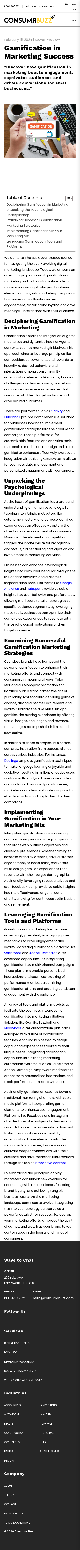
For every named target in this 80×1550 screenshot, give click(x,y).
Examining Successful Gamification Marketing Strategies (34, 223)
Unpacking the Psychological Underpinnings (29, 212)
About (8, 1485)
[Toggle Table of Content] (67, 198)
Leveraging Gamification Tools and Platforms (34, 244)
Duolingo (11, 760)
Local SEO (10, 1352)
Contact (10, 1504)
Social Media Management (21, 1371)
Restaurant (48, 1433)
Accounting (12, 1405)
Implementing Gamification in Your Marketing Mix (34, 233)
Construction (14, 1433)
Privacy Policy (13, 1513)
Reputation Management (20, 1361)
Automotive (11, 1414)
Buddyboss (13, 1028)
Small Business (50, 1451)
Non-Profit (47, 1423)
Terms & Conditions (17, 1522)
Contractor (12, 1442)
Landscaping (48, 1405)
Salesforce (12, 953)
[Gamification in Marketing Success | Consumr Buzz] (29, 21)
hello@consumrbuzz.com (39, 6)
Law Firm (45, 1414)
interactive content (50, 1163)
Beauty (8, 1423)
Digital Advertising (17, 1343)
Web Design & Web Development (24, 1380)
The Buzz (9, 1495)
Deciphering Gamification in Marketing (37, 204)
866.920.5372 (12, 6)
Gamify (57, 411)
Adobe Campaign (43, 953)
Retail (44, 1442)
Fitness (9, 1451)
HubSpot (34, 588)
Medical (9, 1460)
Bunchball (12, 417)
